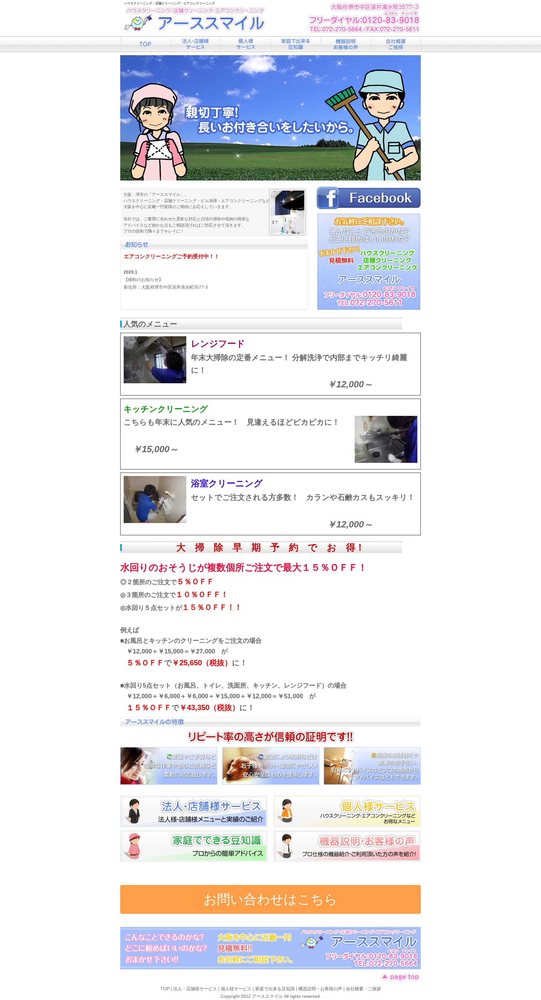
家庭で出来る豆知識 (295, 44)
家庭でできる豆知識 (193, 845)
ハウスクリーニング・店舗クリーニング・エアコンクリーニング (169, 3)
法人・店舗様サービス (195, 44)
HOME (145, 44)
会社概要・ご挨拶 (396, 44)
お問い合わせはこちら (270, 899)
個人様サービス (245, 44)
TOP (164, 988)
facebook (369, 198)
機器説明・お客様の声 (346, 44)
